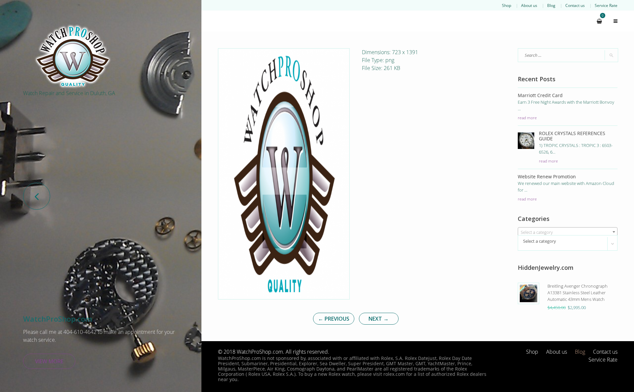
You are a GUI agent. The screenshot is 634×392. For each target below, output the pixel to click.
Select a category (539, 241)
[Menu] (612, 21)
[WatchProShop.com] (72, 56)
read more (527, 117)
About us (529, 5)
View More (49, 361)
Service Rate (606, 5)
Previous (333, 318)
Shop (506, 5)
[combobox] (568, 231)
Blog (551, 5)
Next (379, 318)
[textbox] (567, 232)
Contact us (575, 5)
